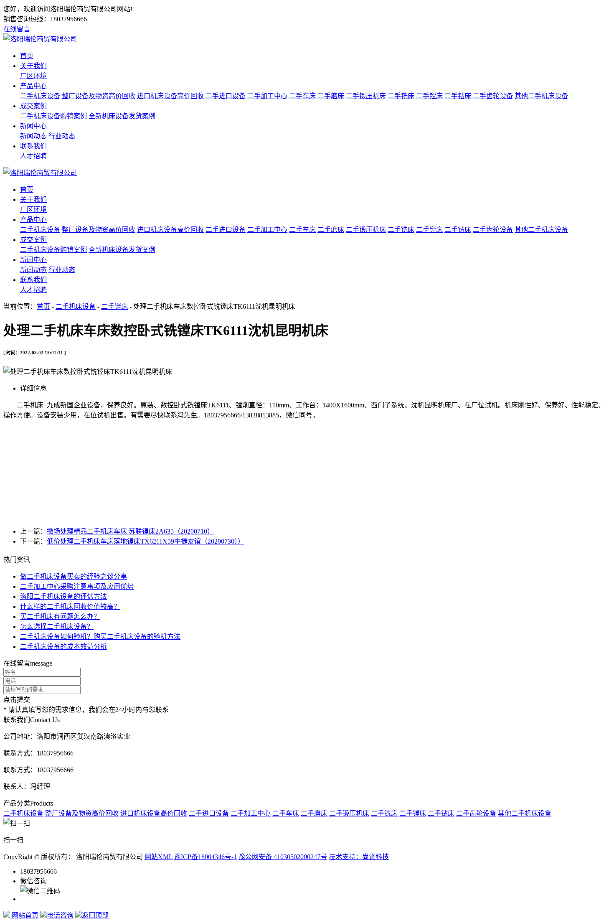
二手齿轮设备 (493, 95)
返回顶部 (95, 915)
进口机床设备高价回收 (170, 95)
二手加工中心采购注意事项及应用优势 (77, 586)
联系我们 (33, 146)
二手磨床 (330, 95)
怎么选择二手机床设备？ (57, 626)
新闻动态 (33, 136)
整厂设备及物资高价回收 (98, 95)
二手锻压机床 (366, 95)
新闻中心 (33, 126)
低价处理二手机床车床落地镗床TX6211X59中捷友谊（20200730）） (145, 541)
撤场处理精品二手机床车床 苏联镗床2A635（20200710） (130, 531)
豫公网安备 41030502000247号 (282, 856)
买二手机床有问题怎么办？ (60, 616)
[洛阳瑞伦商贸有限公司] (40, 39)
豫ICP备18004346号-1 (205, 856)
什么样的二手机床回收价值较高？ (70, 606)
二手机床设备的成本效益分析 (63, 646)
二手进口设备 (226, 95)
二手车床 (302, 95)
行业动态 (61, 136)
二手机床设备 (40, 95)
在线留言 (16, 29)
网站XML (159, 856)
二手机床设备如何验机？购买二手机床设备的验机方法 (100, 636)
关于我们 (33, 65)
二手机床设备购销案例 (53, 116)
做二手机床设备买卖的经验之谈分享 (73, 576)
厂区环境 (33, 75)
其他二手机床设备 (541, 95)
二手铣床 (401, 95)
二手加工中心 (267, 95)
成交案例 (33, 105)
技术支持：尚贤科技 (359, 856)
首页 (26, 55)
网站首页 (24, 915)
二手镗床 (429, 95)
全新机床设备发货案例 (122, 116)
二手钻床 (457, 95)
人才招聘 (33, 156)
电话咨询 (60, 915)
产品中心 (33, 85)
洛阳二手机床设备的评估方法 (63, 596)
